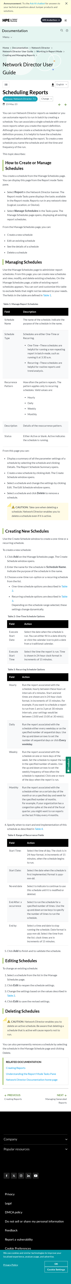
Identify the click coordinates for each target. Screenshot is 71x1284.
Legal (8, 1203)
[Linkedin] (28, 1176)
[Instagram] (21, 1176)
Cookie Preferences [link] (18, 1248)
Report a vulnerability (19, 1239)
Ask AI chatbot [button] (37, 3)
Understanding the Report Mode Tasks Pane (31, 1073)
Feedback (11, 1230)
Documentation (15, 30)
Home (6, 47)
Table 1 (47, 295)
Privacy (10, 1194)
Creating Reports (15, 1067)
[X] (14, 1176)
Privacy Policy (10, 1265)
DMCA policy (13, 1212)
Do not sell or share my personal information (34, 1221)
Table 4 (39, 828)
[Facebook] (7, 1176)
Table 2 (11, 995)
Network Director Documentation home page (31, 1079)
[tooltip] (53, 85)
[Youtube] (36, 1176)
